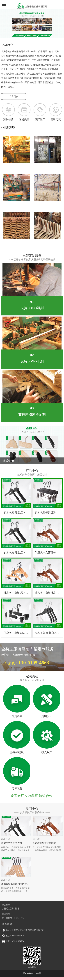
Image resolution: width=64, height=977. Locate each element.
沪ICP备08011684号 (32, 973)
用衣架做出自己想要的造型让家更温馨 (21, 884)
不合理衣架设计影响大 (44, 843)
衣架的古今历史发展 (11, 843)
